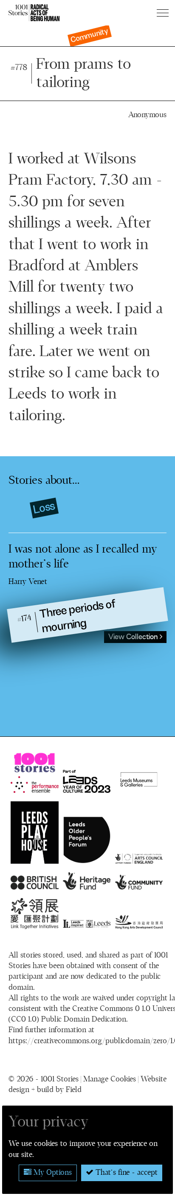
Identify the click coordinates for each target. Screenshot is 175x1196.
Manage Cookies (109, 1079)
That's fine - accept (125, 1172)
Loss (44, 508)
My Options (51, 1172)
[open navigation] (164, 13)
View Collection (134, 637)
